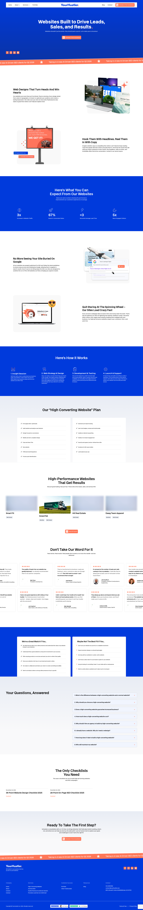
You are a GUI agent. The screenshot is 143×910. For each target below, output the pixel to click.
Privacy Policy (133, 906)
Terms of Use (123, 906)
